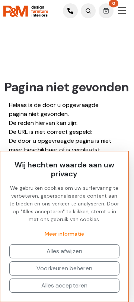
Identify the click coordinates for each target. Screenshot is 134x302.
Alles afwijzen (64, 251)
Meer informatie (64, 233)
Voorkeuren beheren (64, 268)
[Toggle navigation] (122, 11)
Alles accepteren (64, 285)
